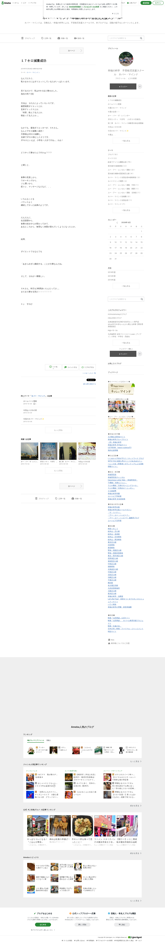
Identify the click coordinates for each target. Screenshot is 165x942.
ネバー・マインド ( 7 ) (116, 204)
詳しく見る (82, 924)
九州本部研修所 (114, 588)
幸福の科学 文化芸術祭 (116, 499)
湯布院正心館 (113, 561)
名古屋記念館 (113, 585)
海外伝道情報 (113, 450)
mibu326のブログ (115, 318)
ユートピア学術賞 (114, 496)
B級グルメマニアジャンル (35, 740)
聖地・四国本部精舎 (115, 553)
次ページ (71, 51)
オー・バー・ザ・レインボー (119, 115)
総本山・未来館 (114, 534)
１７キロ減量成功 (33, 60)
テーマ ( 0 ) (112, 158)
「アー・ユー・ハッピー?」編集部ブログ (123, 518)
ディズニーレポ (31, 771)
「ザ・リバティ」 (114, 512)
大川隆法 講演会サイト (116, 437)
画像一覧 (64, 38)
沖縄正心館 (112, 577)
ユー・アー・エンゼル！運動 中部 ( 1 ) (123, 185)
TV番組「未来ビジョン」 (117, 483)
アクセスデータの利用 (105, 940)
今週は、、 (112, 135)
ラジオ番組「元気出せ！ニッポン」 (121, 488)
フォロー (124, 86)
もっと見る (58, 430)
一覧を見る (126, 141)
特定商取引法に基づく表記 (125, 940)
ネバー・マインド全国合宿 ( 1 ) (120, 200)
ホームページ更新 (114, 104)
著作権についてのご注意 (120, 643)
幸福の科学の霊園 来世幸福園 (120, 607)
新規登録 (146, 3)
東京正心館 (112, 542)
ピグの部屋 (132, 78)
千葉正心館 (112, 580)
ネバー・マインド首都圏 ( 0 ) (119, 196)
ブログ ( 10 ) (113, 154)
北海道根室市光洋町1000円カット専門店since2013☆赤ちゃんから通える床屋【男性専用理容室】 (125, 324)
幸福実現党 (112, 474)
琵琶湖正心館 (113, 558)
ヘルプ (139, 940)
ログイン (158, 3)
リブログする (89, 367)
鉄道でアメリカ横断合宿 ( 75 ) (119, 162)
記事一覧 (48, 38)
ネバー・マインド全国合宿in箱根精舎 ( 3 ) (124, 177)
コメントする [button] (72, 367)
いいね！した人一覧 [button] (89, 373)
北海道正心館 (113, 569)
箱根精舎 (111, 566)
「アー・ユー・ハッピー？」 (119, 515)
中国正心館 (112, 572)
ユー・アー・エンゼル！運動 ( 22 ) (121, 170)
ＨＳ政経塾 (112, 491)
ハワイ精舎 (112, 604)
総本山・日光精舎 (114, 537)
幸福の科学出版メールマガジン (120, 510)
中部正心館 (112, 564)
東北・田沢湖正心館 (115, 556)
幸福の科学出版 (114, 507)
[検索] (141, 38)
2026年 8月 (126, 222)
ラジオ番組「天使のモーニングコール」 (123, 485)
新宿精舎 (111, 548)
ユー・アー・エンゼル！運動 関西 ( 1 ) (123, 189)
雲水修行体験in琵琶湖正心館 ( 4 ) (120, 173)
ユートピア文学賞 (114, 520)
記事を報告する (91, 384)
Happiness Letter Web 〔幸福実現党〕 (123, 480)
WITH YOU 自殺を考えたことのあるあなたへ (125, 461)
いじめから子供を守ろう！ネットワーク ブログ (126, 458)
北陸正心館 (112, 575)
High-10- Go (113, 330)
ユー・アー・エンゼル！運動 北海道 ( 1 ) (124, 193)
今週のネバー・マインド (117, 108)
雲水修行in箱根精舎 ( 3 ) (117, 166)
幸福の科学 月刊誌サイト (117, 445)
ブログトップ (30, 38)
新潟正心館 (112, 593)
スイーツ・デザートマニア (113, 771)
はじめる (43, 924)
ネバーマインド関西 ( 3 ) (117, 181)
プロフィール (120, 78)
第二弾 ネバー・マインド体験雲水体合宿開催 (125, 123)
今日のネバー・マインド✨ (118, 131)
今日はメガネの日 (114, 127)
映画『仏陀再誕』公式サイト (119, 618)
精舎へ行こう (113, 529)
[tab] (35, 740)
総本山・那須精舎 (114, 539)
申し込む (122, 924)
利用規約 (91, 940)
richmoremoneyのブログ (117, 314)
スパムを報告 (68, 940)
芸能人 (49, 740)
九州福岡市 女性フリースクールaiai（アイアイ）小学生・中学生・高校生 (124, 335)
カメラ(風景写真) (71, 771)
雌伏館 (110, 583)
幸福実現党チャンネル (116, 477)
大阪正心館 (112, 591)
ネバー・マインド (32, 72)
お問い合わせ (80, 940)
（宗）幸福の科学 (114, 442)
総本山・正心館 (114, 531)
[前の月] (117, 222)
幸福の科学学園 (114, 493)
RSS (112, 640)
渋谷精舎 (111, 545)
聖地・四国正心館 (114, 550)
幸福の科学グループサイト (118, 439)
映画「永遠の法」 (114, 626)
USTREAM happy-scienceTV (119, 447)
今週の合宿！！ (114, 112)
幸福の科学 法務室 (115, 596)
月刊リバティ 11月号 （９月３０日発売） (125, 119)
